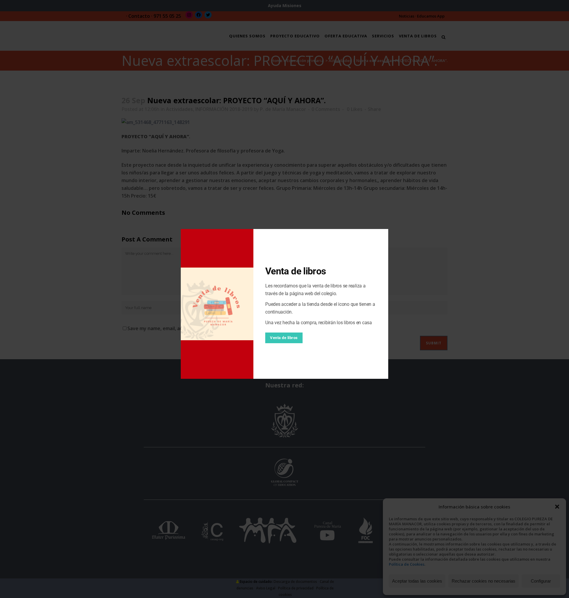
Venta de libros (284, 337)
